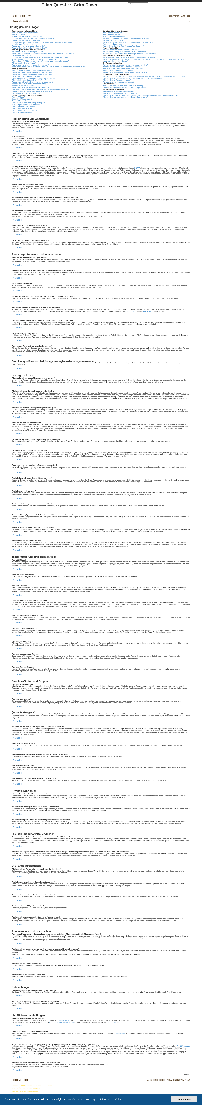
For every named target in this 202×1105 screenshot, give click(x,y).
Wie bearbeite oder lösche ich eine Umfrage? (29, 80)
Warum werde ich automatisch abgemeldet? (28, 46)
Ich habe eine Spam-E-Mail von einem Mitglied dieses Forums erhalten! (130, 54)
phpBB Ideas (120, 1033)
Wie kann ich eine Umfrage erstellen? (26, 76)
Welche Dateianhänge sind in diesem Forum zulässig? (123, 86)
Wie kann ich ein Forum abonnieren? (117, 80)
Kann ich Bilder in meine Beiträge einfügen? (28, 103)
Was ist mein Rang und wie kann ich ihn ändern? (30, 65)
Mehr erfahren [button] (115, 1099)
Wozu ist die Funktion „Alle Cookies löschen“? (29, 48)
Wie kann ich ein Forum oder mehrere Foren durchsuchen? (125, 65)
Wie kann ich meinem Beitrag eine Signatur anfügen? (32, 74)
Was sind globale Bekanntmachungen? (26, 105)
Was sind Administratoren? (113, 33)
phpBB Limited (130, 311)
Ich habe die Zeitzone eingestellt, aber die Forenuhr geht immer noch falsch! (41, 57)
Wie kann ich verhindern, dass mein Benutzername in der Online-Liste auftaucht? (43, 54)
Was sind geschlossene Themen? (25, 110)
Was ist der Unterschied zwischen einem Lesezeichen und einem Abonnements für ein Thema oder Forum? (144, 76)
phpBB (23, 1085)
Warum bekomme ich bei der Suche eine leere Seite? (123, 69)
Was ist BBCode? (18, 97)
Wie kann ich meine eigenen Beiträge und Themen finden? (125, 72)
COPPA (137, 168)
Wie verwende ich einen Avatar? (24, 63)
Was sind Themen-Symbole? (23, 112)
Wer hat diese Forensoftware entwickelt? (118, 91)
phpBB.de (147, 311)
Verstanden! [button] (184, 1099)
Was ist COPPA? (18, 35)
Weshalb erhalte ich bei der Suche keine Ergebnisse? (123, 67)
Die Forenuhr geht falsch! (21, 55)
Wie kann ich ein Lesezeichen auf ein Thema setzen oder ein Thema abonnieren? (134, 78)
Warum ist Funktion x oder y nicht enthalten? (120, 93)
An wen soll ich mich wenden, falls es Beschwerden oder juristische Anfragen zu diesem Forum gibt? (141, 95)
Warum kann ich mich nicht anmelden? (26, 40)
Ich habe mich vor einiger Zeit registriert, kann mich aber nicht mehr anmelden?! (42, 42)
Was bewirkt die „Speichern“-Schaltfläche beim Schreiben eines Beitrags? (40, 89)
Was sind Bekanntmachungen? (24, 106)
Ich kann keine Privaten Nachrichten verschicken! (122, 50)
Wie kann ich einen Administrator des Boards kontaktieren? (125, 97)
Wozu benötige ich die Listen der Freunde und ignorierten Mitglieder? (129, 57)
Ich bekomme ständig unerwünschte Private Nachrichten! (125, 52)
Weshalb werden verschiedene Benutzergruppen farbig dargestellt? (128, 42)
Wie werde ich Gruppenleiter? (114, 40)
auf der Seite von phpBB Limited (61, 1022)
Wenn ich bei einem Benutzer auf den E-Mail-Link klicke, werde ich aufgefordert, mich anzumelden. (49, 67)
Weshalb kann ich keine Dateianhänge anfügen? (30, 84)
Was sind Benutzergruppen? (114, 36)
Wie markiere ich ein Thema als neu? (26, 93)
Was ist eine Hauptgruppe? (113, 44)
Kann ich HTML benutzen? (22, 99)
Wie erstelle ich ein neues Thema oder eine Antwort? (32, 71)
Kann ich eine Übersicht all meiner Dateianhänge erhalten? (125, 88)
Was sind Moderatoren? (112, 35)
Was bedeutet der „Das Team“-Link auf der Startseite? (123, 46)
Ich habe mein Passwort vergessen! (25, 44)
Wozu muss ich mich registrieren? (25, 33)
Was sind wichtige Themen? (22, 108)
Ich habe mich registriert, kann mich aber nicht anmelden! (33, 38)
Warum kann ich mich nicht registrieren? (27, 36)
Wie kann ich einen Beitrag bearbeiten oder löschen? (32, 72)
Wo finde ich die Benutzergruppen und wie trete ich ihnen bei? (126, 38)
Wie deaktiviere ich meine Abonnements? (118, 82)
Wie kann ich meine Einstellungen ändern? (28, 52)
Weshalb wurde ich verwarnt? (23, 86)
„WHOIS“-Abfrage (183, 1046)
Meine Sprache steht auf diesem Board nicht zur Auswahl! (34, 59)
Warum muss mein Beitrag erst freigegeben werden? (32, 91)
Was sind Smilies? (19, 101)
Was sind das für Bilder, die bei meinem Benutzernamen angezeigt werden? (40, 61)
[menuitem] (28, 16)
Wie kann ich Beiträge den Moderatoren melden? (30, 88)
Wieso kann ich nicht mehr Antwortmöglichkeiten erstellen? (34, 78)
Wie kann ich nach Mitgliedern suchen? (118, 71)
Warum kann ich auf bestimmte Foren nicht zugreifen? (32, 82)
